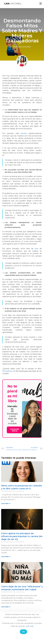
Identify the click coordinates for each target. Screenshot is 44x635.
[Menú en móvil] (40, 3)
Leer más (29, 626)
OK (23, 632)
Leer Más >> (5, 503)
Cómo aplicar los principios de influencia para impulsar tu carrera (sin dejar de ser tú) (22, 536)
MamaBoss (7, 371)
